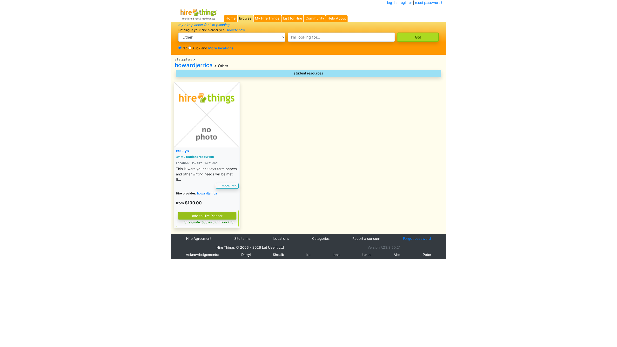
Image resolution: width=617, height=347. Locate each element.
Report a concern (366, 238)
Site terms (242, 238)
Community (315, 18)
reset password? (428, 2)
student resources (308, 73)
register (406, 2)
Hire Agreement (198, 238)
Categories (321, 238)
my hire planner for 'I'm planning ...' (206, 25)
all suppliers (183, 59)
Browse (245, 18)
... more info (227, 186)
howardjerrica (194, 65)
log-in (391, 2)
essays (182, 150)
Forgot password (417, 238)
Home (230, 18)
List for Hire (292, 18)
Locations (281, 238)
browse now (236, 30)
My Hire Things (267, 18)
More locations (221, 48)
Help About (337, 18)
